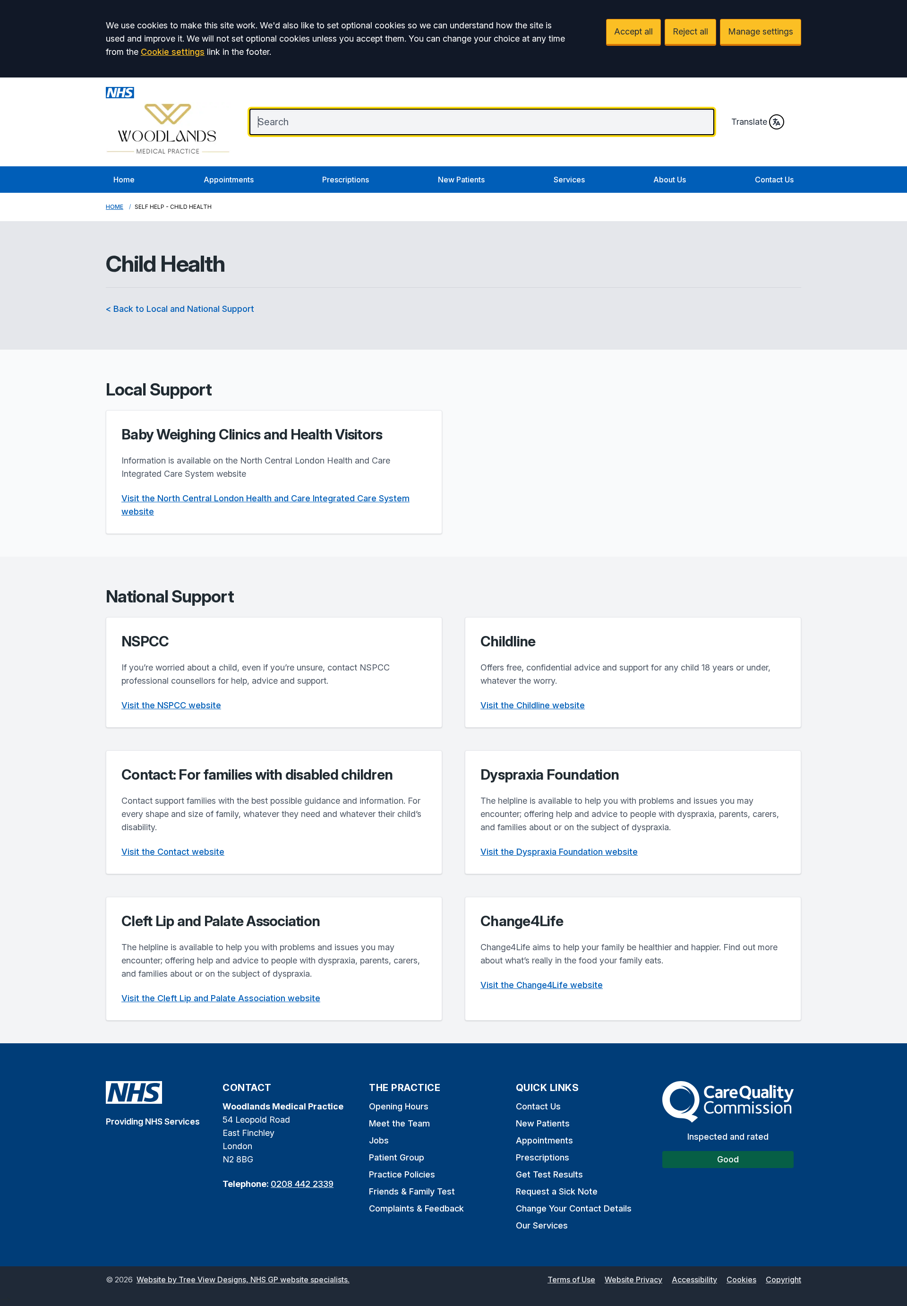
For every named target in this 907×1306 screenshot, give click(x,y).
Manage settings (760, 31)
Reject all (690, 31)
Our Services (542, 1225)
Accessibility (694, 1279)
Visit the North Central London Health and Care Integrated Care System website (265, 504)
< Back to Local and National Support (180, 309)
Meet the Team (399, 1123)
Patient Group (396, 1157)
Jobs (379, 1140)
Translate (749, 122)
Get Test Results (549, 1174)
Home (124, 179)
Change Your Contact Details (574, 1208)
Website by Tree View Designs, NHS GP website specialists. (243, 1279)
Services (569, 179)
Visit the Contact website (172, 852)
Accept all (633, 31)
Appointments (229, 179)
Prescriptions (345, 179)
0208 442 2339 (302, 1184)
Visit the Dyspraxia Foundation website (559, 852)
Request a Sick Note (557, 1191)
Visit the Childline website (532, 705)
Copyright (783, 1279)
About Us (669, 179)
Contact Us (774, 179)
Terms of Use (571, 1279)
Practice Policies (402, 1174)
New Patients (461, 179)
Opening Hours (398, 1106)
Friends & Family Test (412, 1191)
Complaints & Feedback (416, 1208)
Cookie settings (173, 52)
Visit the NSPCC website (171, 705)
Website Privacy (633, 1279)
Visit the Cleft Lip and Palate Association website (220, 998)
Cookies (741, 1279)
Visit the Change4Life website (541, 985)
